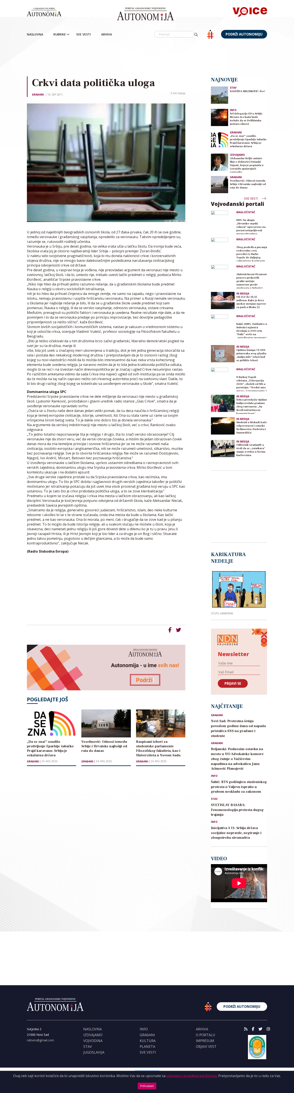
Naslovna (35, 34)
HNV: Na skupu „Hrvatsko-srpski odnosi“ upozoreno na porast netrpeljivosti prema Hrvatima (251, 226)
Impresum (205, 1040)
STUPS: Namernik (222, 613)
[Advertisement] (156, 58)
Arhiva (106, 34)
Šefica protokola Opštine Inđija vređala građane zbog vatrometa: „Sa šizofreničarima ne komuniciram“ (251, 406)
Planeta (147, 1046)
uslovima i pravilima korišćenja (191, 1075)
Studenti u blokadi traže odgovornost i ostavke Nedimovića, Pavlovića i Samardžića (251, 427)
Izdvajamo (237, 155)
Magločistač (245, 212)
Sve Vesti (83, 34)
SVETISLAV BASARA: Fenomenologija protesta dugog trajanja (237, 810)
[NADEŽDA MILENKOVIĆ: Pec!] (219, 95)
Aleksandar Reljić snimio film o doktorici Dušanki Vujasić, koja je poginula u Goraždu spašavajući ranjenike (246, 165)
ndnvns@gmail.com (40, 1040)
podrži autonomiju (244, 34)
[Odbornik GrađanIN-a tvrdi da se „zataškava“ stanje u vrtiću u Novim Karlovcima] (223, 448)
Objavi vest (206, 1046)
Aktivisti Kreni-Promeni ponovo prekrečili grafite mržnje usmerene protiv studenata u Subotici (251, 280)
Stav (233, 87)
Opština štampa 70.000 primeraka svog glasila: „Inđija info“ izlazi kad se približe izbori (251, 355)
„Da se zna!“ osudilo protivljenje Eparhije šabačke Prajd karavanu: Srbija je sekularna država (248, 141)
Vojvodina (92, 1040)
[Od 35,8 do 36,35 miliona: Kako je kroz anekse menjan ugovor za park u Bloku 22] (223, 300)
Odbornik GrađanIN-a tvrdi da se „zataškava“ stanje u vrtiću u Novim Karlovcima (250, 450)
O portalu (205, 1035)
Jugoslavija (93, 1052)
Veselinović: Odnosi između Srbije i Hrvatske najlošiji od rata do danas (248, 184)
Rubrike (59, 34)
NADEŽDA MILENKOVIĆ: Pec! (247, 91)
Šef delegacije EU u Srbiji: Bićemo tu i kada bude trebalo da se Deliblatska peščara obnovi (246, 119)
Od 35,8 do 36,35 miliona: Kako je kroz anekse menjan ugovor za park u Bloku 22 (251, 302)
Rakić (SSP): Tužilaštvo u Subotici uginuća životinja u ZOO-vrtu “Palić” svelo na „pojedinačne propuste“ (251, 330)
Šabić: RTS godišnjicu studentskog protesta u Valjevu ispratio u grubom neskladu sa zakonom (239, 787)
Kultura (148, 1040)
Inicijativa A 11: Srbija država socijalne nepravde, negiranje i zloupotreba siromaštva (236, 833)
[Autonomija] (145, 14)
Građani (38, 94)
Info (233, 110)
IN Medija (242, 293)
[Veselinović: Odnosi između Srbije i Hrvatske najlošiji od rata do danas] (219, 184)
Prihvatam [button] (147, 1086)
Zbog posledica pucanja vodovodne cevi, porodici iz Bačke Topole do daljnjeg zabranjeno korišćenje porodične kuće (251, 253)
